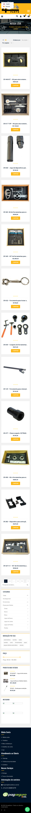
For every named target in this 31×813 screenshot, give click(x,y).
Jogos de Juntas (8, 621)
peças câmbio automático (10, 645)
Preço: (5, 660)
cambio (6, 642)
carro (11, 642)
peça (25, 642)
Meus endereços (7, 743)
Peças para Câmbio (8, 605)
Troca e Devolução (7, 776)
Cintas (5, 608)
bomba (15, 639)
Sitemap (5, 758)
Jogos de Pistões (8, 624)
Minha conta (6, 737)
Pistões (6, 628)
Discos (6, 611)
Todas (4, 595)
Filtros (5, 615)
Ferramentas (6, 602)
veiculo (21, 645)
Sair (3, 750)
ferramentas (18, 642)
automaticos (7, 639)
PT (1, 1)
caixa (20, 639)
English (8, 4)
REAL (8, 1)
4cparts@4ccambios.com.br (11, 785)
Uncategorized (7, 598)
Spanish (8, 6)
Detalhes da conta (7, 747)
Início (5, 27)
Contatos (4, 764)
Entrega (4, 773)
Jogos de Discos (8, 618)
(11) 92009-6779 (11, 788)
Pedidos (5, 740)
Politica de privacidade (9, 761)
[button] (27, 809)
